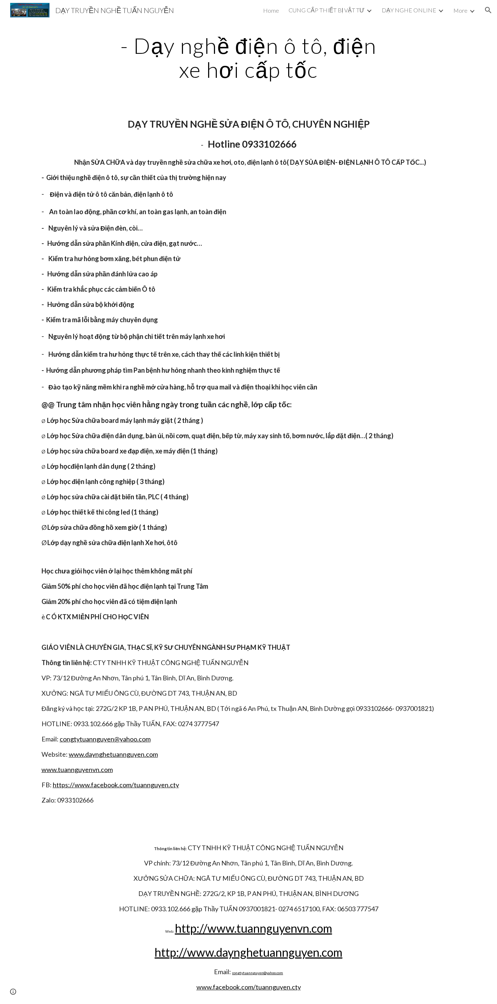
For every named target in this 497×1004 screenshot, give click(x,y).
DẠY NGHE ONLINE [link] (409, 10)
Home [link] (271, 10)
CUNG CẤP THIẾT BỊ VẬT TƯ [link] (327, 10)
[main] (248, 57)
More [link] (460, 10)
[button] (488, 10)
